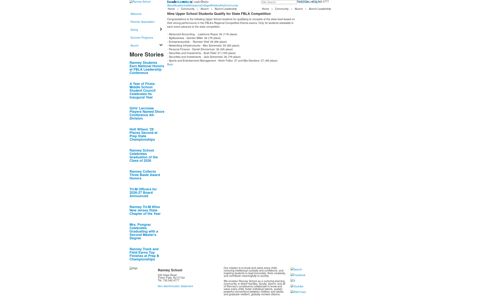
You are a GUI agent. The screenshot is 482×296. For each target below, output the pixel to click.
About (170, 5)
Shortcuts (304, 2)
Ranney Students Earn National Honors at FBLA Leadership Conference (147, 67)
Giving (188, 2)
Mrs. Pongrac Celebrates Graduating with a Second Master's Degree (144, 231)
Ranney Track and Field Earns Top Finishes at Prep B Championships (144, 254)
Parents (171, 2)
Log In (317, 2)
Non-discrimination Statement (175, 286)
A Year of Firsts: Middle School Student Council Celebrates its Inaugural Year (143, 90)
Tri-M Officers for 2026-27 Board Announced (143, 192)
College (205, 5)
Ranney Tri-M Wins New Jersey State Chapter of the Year (145, 210)
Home (172, 9)
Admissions (194, 5)
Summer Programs (141, 37)
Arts (222, 5)
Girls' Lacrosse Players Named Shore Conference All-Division (147, 113)
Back (170, 64)
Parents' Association (142, 22)
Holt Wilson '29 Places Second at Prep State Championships (143, 134)
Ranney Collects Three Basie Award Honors (145, 175)
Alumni (180, 2)
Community (231, 5)
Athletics (215, 5)
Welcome (136, 14)
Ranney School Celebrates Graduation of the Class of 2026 (144, 155)
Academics (180, 5)
